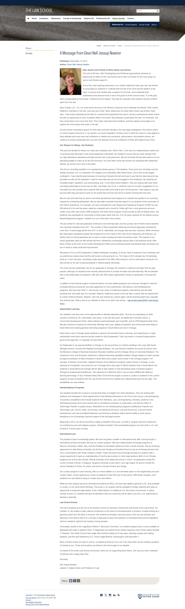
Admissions (56, 18)
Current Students (131, 24)
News (120, 46)
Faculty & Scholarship (72, 18)
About (34, 18)
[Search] (157, 11)
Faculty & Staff (144, 24)
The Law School (39, 10)
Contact (130, 18)
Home (99, 46)
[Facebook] (70, 580)
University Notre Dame (42, 2)
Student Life (89, 18)
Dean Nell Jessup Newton (78, 64)
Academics (43, 18)
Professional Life (103, 18)
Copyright (29, 595)
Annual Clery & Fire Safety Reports (37, 604)
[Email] (78, 580)
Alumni (154, 24)
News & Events (119, 18)
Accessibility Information (34, 602)
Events (29, 53)
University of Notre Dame (46, 595)
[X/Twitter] (74, 580)
